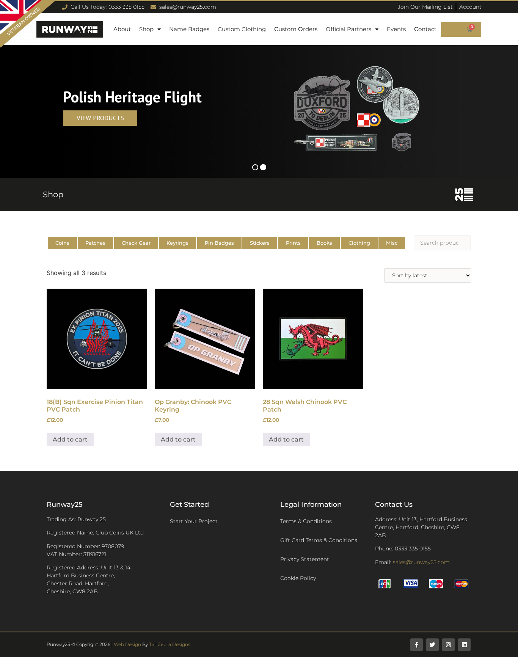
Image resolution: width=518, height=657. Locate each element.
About (122, 29)
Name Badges (189, 29)
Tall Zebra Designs (169, 644)
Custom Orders (295, 29)
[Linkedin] (464, 644)
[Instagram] (448, 644)
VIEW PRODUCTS (100, 118)
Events (396, 29)
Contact (425, 29)
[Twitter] (432, 644)
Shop (146, 29)
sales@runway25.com (421, 562)
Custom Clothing (242, 29)
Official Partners (348, 29)
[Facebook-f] (416, 644)
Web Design (127, 644)
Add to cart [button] (70, 439)
